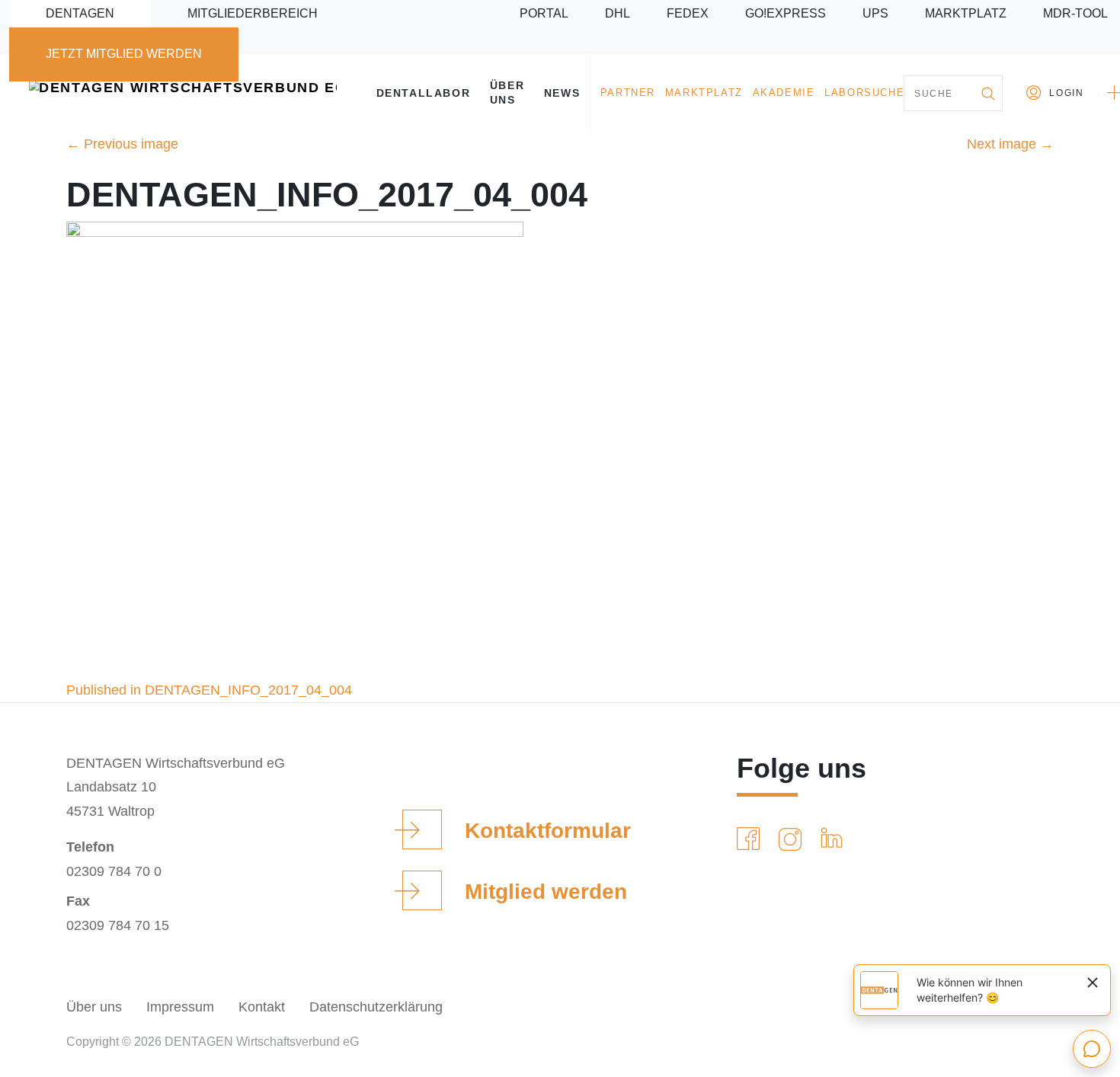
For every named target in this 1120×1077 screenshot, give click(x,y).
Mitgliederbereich (252, 13)
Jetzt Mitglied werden (124, 53)
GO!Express (785, 13)
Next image (1010, 144)
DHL (617, 13)
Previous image (122, 144)
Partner (627, 93)
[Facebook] (751, 839)
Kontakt (261, 1007)
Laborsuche (864, 93)
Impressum (180, 1007)
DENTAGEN (80, 13)
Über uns (507, 92)
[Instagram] (793, 839)
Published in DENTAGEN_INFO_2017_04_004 (209, 690)
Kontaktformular (548, 830)
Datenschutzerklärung (376, 1007)
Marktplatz (965, 13)
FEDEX (688, 13)
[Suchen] (987, 93)
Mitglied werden (546, 891)
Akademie (784, 93)
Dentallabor (423, 93)
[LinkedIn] (835, 839)
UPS (875, 13)
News (562, 93)
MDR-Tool (1075, 13)
